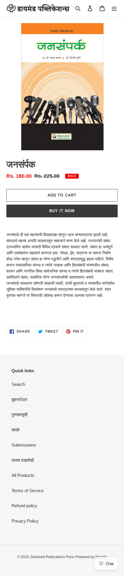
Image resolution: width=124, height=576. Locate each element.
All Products (23, 475)
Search (18, 384)
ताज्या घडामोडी (23, 460)
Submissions (24, 444)
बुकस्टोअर (19, 399)
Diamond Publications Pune (52, 557)
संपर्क (16, 429)
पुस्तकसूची (19, 414)
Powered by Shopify (91, 557)
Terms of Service (28, 490)
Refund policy (24, 505)
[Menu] (114, 8)
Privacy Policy (25, 520)
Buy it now (62, 211)
